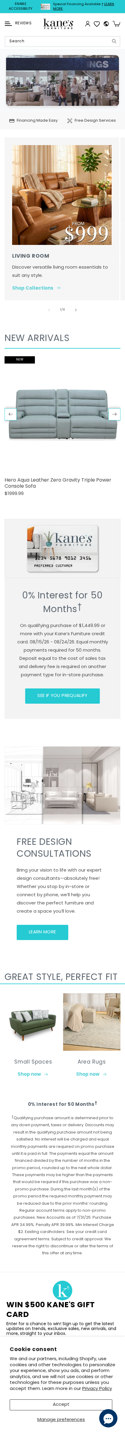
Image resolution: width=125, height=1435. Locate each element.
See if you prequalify (62, 696)
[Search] (114, 41)
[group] (62, 429)
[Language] (106, 24)
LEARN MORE (42, 932)
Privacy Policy (97, 1389)
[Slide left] (49, 310)
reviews (23, 23)
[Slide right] (76, 310)
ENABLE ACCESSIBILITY (20, 6)
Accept (61, 1404)
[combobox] (62, 41)
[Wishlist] (96, 23)
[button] (8, 23)
